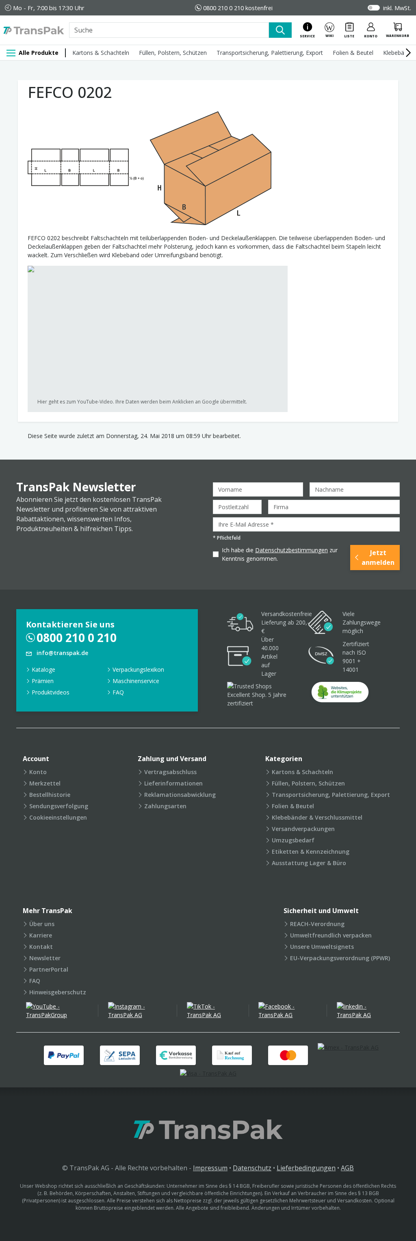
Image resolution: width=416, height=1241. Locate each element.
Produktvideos (50, 692)
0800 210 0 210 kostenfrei (238, 8)
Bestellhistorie (49, 794)
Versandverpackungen (303, 829)
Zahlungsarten (165, 806)
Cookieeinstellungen (58, 817)
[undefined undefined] (340, 695)
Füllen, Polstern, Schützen (173, 52)
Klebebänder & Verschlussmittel (317, 817)
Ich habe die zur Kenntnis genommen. (280, 554)
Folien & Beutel (353, 52)
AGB (347, 1167)
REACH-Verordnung (317, 924)
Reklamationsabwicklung (180, 794)
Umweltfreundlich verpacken (331, 935)
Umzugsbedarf (293, 840)
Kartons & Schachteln (100, 52)
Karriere (40, 935)
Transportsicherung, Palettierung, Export (270, 52)
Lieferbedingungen (306, 1167)
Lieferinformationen (173, 783)
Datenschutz (252, 1167)
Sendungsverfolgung (58, 806)
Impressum (210, 1167)
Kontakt (41, 946)
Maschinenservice (136, 681)
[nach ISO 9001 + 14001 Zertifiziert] (321, 656)
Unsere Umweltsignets (322, 946)
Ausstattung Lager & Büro (309, 863)
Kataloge (43, 669)
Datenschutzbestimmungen (291, 550)
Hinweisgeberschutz (57, 992)
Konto (38, 772)
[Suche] (280, 30)
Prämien (43, 681)
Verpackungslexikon (138, 669)
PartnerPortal (48, 969)
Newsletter (45, 958)
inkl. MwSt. (397, 8)
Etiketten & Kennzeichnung (310, 851)
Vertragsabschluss (170, 772)
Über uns (41, 924)
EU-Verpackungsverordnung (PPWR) (340, 958)
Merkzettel (45, 783)
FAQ (118, 692)
